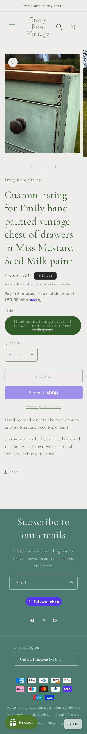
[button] (12, 27)
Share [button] (14, 471)
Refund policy (39, 715)
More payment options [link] (43, 406)
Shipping (32, 284)
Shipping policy (59, 723)
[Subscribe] (70, 583)
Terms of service (67, 715)
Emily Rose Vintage (33, 708)
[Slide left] (32, 167)
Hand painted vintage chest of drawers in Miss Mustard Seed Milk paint (44, 327)
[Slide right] (55, 167)
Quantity (12, 342)
